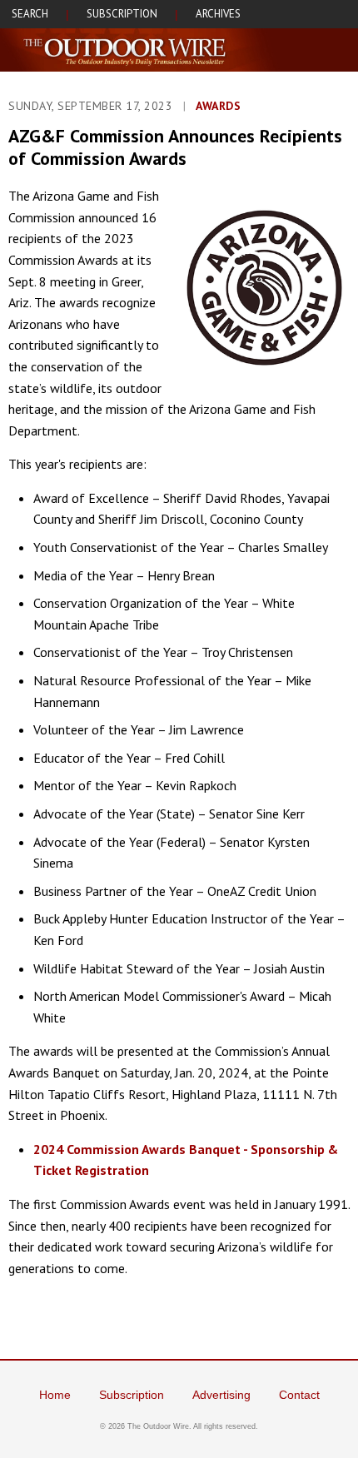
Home (55, 1394)
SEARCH (30, 14)
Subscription (131, 1394)
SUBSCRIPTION (122, 14)
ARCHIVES (218, 14)
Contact (299, 1394)
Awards (218, 105)
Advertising (221, 1394)
